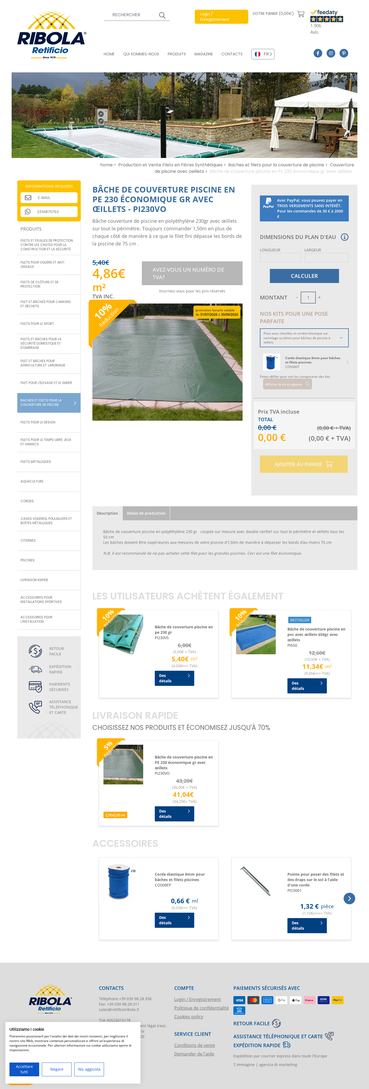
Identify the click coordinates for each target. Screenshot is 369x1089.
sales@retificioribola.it (119, 1009)
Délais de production (146, 513)
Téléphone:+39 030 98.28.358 (125, 998)
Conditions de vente (194, 1045)
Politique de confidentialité (201, 1008)
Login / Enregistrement (197, 999)
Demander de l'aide (194, 1054)
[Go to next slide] (347, 362)
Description (107, 513)
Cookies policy (188, 1016)
